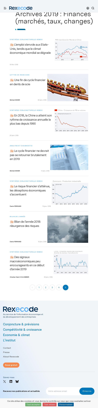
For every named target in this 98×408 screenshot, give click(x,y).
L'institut (9, 340)
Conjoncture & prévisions (21, 324)
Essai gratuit (11, 365)
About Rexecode (11, 356)
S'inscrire (86, 391)
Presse (6, 352)
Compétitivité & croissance (22, 329)
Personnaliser (65, 404)
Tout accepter (33, 404)
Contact (7, 348)
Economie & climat (16, 335)
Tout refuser (49, 404)
